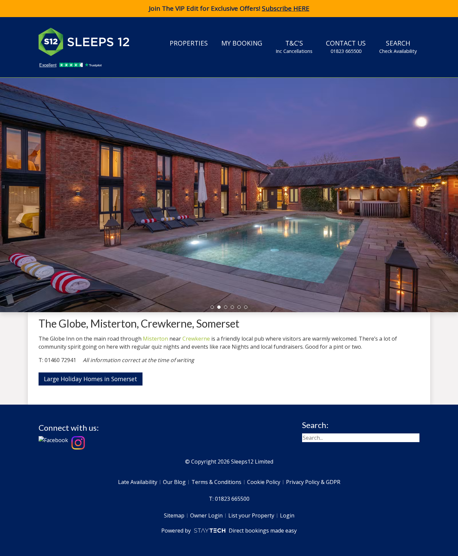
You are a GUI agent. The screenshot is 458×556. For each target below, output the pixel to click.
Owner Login (206, 515)
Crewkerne (196, 338)
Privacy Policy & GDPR (313, 482)
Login (287, 515)
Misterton (155, 338)
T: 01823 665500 (229, 498)
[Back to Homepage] (89, 42)
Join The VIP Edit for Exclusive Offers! (229, 8)
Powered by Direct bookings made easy (228, 530)
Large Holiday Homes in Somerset (90, 379)
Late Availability (137, 482)
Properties (189, 43)
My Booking (241, 43)
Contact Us (346, 46)
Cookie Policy (263, 482)
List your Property (251, 515)
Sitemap (174, 515)
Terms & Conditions (216, 482)
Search (398, 46)
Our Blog (174, 482)
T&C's (294, 46)
